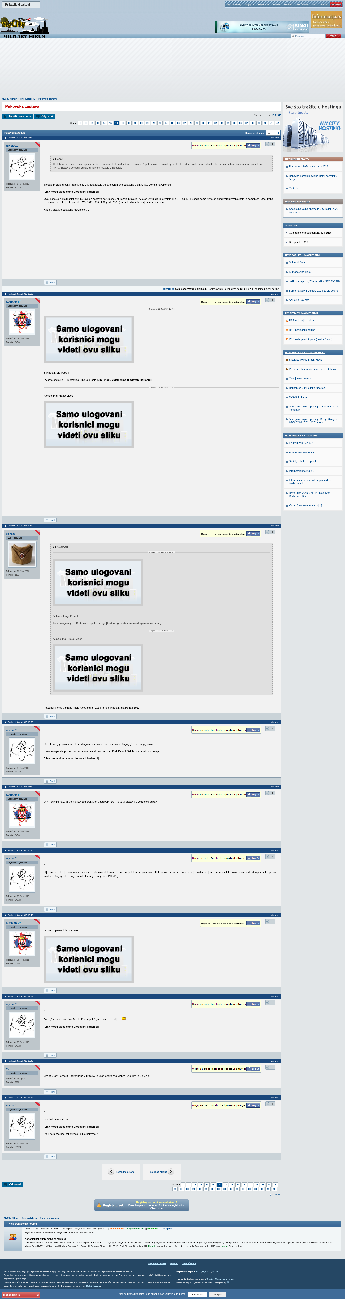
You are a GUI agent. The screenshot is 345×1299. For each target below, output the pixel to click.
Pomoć (324, 4)
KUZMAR (11, 301)
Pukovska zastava (47, 99)
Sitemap (174, 1263)
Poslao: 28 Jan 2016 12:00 (20, 294)
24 (166, 123)
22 (154, 123)
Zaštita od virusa (220, 1272)
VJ (7, 1068)
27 (184, 123)
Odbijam (217, 1294)
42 (277, 123)
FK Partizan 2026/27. (301, 442)
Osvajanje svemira (300, 378)
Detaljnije (167, 1228)
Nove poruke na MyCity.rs (301, 435)
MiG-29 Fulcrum (298, 397)
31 (209, 123)
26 (178, 123)
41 (271, 123)
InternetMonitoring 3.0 (301, 470)
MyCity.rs (206, 1272)
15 (110, 123)
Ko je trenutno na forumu (23, 1223)
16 (116, 123)
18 (129, 123)
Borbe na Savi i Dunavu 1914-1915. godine (313, 290)
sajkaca (10, 533)
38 (253, 123)
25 (172, 123)
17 (123, 123)
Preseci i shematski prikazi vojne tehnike (313, 369)
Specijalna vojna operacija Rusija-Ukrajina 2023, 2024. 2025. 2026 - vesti (313, 421)
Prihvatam (197, 1294)
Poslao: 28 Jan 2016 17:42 (20, 1097)
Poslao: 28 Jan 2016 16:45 (20, 850)
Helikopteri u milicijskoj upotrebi (307, 387)
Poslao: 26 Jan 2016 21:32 (20, 138)
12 (92, 123)
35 (234, 123)
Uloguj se (249, 4)
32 (215, 123)
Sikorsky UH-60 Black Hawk (305, 359)
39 (259, 123)
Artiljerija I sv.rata (299, 299)
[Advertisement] (172, 70)
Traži (314, 4)
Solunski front (297, 262)
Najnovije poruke (157, 1263)
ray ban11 (12, 145)
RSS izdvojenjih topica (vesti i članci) (310, 339)
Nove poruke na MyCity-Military (305, 352)
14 (104, 123)
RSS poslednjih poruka (302, 329)
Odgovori (47, 116)
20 (141, 123)
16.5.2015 (276, 115)
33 (222, 123)
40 (265, 123)
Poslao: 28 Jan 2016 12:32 (20, 526)
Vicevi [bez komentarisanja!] (305, 505)
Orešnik (293, 188)
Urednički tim (189, 1263)
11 (86, 123)
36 (240, 123)
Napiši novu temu (20, 116)
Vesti (198, 1272)
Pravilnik (288, 4)
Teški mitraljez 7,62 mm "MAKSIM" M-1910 (314, 281)
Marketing (336, 4)
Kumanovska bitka (300, 271)
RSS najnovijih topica (301, 320)
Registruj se (263, 4)
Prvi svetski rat (27, 99)
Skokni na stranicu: (255, 133)
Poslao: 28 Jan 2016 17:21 (20, 996)
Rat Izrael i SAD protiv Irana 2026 (308, 166)
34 (228, 123)
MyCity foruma (93, 1286)
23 (160, 123)
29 (197, 123)
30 (203, 123)
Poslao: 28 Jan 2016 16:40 (20, 787)
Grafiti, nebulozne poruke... (304, 461)
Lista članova (301, 4)
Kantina (276, 4)
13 (98, 123)
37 (246, 123)
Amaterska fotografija (301, 452)
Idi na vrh (276, 1195)
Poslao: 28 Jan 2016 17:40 (20, 1061)
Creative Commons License (219, 1279)
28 (191, 123)
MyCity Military (234, 4)
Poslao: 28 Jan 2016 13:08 (20, 722)
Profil (52, 282)
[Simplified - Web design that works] (228, 1282)
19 (135, 123)
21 (147, 123)
